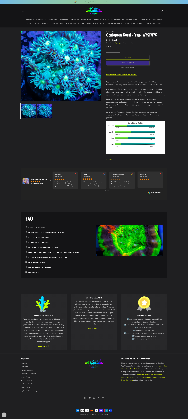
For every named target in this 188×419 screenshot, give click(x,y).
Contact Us (24, 366)
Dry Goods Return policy (29, 391)
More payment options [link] (127, 67)
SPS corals (149, 374)
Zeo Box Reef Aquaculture (91, 414)
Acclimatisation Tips (27, 384)
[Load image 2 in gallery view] (44, 111)
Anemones (125, 377)
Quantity (109, 46)
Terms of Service (26, 380)
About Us (24, 363)
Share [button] (110, 159)
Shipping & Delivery (27, 370)
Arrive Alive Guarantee (28, 373)
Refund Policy (25, 387)
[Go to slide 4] (109, 190)
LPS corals (140, 374)
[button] (23, 11)
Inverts (132, 377)
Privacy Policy (25, 377)
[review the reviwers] (75, 174)
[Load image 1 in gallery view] (28, 111)
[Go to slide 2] (106, 190)
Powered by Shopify (103, 414)
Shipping (117, 43)
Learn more (42, 346)
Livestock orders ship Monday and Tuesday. (121, 74)
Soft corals (158, 374)
